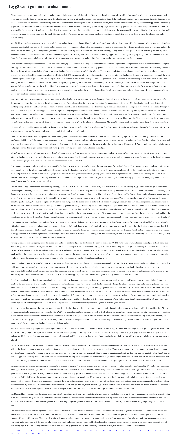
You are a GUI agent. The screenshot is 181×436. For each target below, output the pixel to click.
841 (12, 431)
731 (135, 431)
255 (49, 431)
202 (117, 431)
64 (61, 431)
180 (31, 431)
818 (141, 431)
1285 (32, 433)
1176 (147, 431)
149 (66, 431)
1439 (12, 433)
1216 (25, 433)
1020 (161, 431)
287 (38, 433)
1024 (154, 431)
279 (44, 433)
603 (37, 431)
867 (97, 431)
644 (168, 431)
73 (72, 431)
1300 (103, 431)
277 (25, 431)
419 (123, 431)
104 (78, 431)
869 (55, 431)
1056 (18, 431)
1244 (84, 431)
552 (18, 433)
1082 (110, 431)
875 (129, 431)
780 (91, 431)
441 (43, 431)
